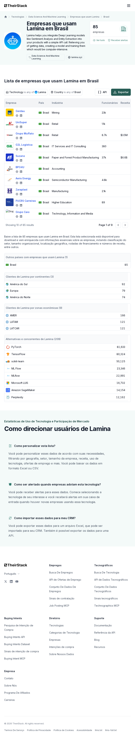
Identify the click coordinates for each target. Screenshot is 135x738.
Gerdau (20, 111)
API (105, 92)
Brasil (106, 16)
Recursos (99, 646)
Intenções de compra (61, 646)
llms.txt (98, 730)
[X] (5, 581)
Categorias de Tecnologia (64, 632)
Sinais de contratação (61, 598)
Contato (8, 678)
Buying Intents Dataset (17, 644)
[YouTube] (16, 581)
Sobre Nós (10, 685)
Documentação (103, 625)
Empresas (54, 639)
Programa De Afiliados (17, 692)
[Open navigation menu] (129, 6)
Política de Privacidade (39, 730)
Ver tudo (100, 40)
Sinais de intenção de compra (21, 651)
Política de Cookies (64, 730)
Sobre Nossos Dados (61, 654)
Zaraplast (21, 189)
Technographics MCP (106, 605)
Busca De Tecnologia (106, 572)
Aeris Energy (23, 178)
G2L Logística (24, 144)
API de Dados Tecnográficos (111, 579)
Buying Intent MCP (14, 658)
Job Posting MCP (59, 605)
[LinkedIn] (11, 581)
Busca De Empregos (61, 572)
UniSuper (21, 122)
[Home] (5, 16)
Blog (96, 639)
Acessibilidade (84, 730)
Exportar (123, 92)
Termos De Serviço (14, 730)
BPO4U (20, 167)
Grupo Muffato (25, 133)
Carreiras (9, 699)
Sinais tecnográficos (106, 598)
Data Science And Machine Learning (47, 16)
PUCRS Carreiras (26, 200)
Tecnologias (17, 16)
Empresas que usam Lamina (84, 16)
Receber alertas (119, 40)
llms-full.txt (111, 730)
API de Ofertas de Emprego (65, 579)
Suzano (20, 155)
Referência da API (104, 632)
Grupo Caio (23, 211)
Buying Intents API (14, 636)
